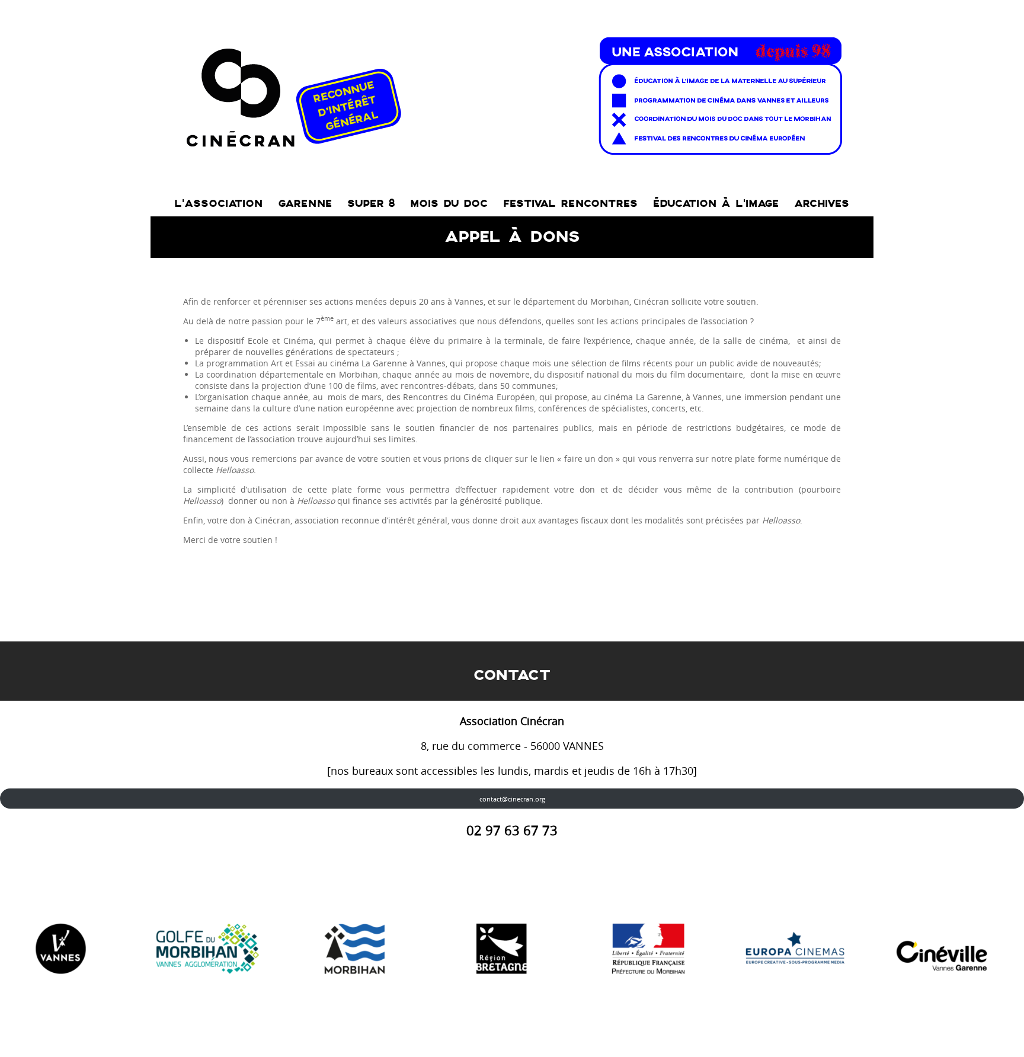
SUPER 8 (371, 203)
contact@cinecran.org (512, 798)
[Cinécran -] (512, 93)
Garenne (305, 203)
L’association (218, 203)
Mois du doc (449, 203)
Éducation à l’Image (716, 203)
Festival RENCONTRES (570, 203)
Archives (821, 203)
